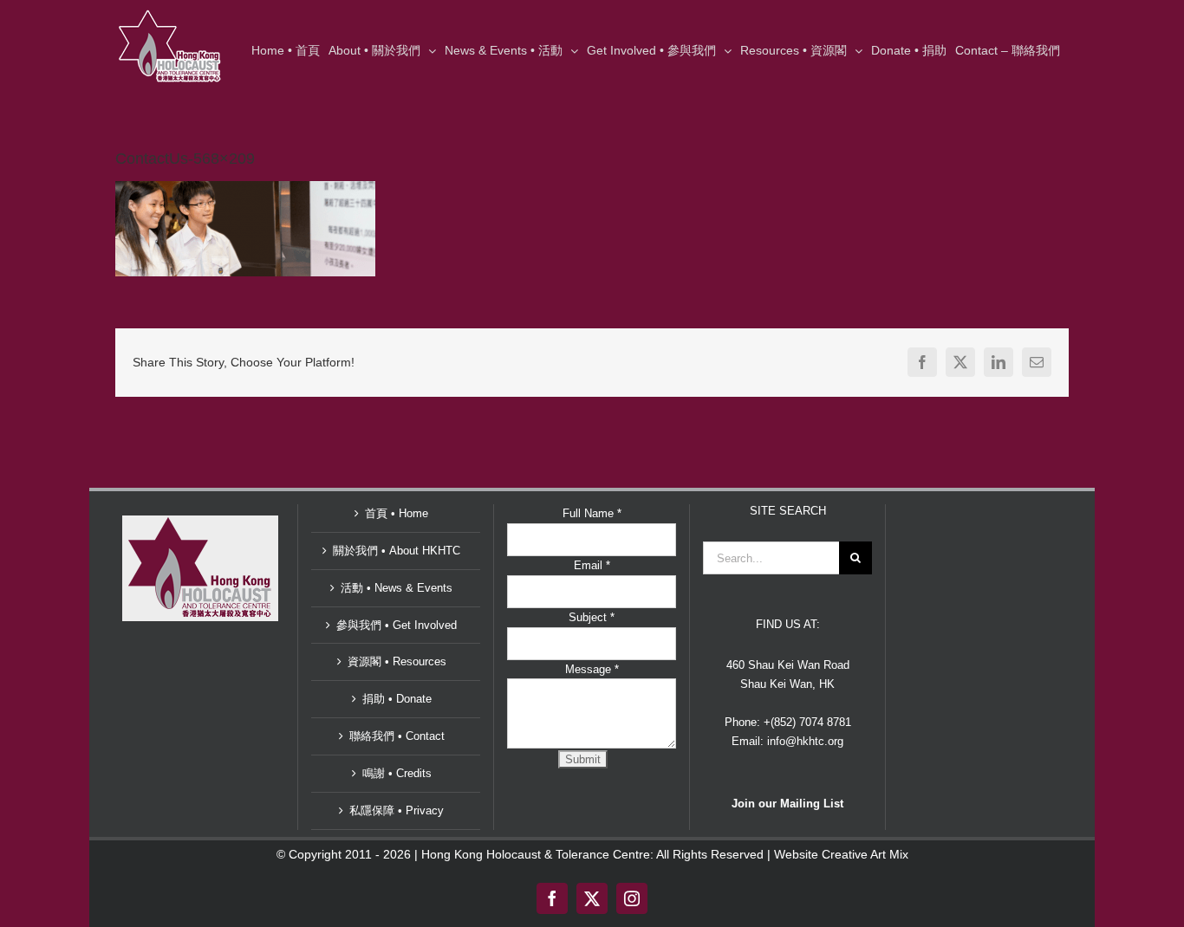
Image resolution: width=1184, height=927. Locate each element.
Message (592, 669)
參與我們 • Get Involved (396, 625)
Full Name (592, 513)
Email (592, 565)
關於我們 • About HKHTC (396, 550)
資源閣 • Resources (397, 661)
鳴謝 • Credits (397, 773)
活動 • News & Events (396, 587)
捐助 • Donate (397, 698)
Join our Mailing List (787, 803)
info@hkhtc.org (805, 741)
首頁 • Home (396, 513)
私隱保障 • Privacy (396, 810)
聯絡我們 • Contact (397, 735)
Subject (592, 617)
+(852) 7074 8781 (807, 722)
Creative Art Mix (865, 854)
